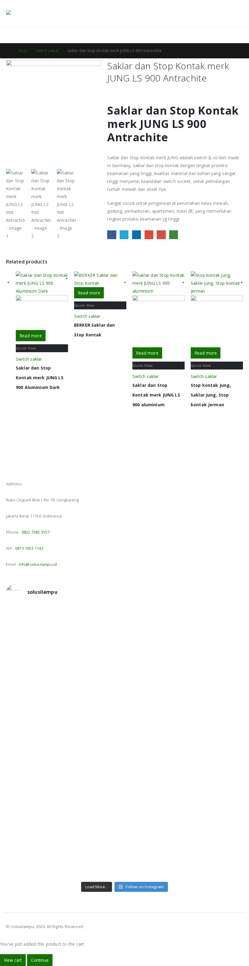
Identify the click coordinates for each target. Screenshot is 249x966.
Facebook (111, 234)
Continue (40, 960)
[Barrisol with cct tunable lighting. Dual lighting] (94, 696)
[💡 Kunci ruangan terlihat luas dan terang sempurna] (154, 778)
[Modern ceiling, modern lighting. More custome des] (34, 767)
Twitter (124, 234)
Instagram (22, 466)
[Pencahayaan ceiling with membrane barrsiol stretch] (34, 634)
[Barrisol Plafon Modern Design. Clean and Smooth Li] (214, 638)
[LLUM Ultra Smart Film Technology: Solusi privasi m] (154, 849)
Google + (149, 234)
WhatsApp (173, 234)
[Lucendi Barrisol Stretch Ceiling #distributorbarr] (94, 845)
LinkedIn (136, 234)
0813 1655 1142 (29, 548)
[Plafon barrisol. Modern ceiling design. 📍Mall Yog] (34, 700)
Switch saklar (29, 359)
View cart (13, 960)
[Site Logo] (22, 13)
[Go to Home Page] (8, 51)
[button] (206, 13)
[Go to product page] (42, 300)
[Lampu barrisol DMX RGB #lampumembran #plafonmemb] (154, 696)
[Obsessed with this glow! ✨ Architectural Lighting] (214, 845)
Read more (30, 336)
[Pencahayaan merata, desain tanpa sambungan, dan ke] (214, 778)
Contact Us (231, 35)
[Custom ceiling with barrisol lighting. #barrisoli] (94, 763)
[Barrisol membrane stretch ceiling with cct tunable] (154, 638)
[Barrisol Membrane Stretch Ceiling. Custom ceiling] (94, 634)
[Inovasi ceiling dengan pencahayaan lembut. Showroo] (214, 704)
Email (161, 234)
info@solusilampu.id (38, 564)
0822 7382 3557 (36, 532)
